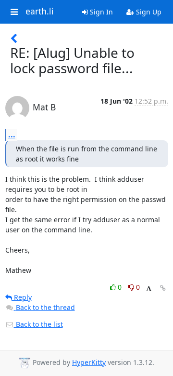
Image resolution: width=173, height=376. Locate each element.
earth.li (39, 11)
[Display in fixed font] (148, 288)
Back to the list (38, 324)
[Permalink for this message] (163, 288)
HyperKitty (89, 362)
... (11, 134)
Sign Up (147, 11)
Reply (22, 297)
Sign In (100, 11)
